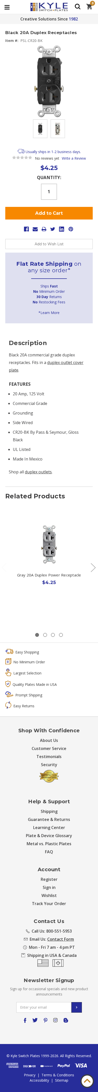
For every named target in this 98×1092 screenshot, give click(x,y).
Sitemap (61, 1080)
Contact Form (60, 939)
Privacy (29, 1075)
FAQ (49, 852)
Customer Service (49, 748)
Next (93, 567)
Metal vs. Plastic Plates (49, 843)
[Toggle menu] (7, 7)
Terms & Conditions (57, 1075)
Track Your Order (49, 903)
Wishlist (49, 895)
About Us (49, 740)
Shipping (49, 811)
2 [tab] (45, 635)
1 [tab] (37, 635)
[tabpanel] (49, 561)
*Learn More (49, 312)
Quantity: (49, 177)
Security (49, 764)
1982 (73, 19)
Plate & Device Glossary (49, 835)
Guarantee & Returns (49, 819)
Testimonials (49, 756)
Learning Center (49, 827)
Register (49, 879)
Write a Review (74, 158)
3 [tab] (53, 635)
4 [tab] (61, 635)
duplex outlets (38, 472)
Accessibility (39, 1080)
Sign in (49, 887)
